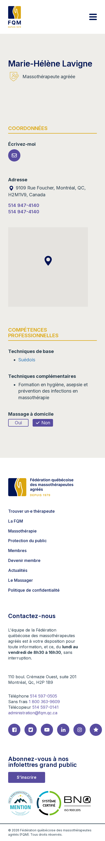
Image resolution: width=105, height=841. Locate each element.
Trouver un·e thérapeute (31, 511)
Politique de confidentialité (34, 590)
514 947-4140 (23, 205)
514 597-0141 (45, 707)
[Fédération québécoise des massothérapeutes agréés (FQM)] (14, 17)
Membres (17, 550)
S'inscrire (26, 777)
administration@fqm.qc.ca (32, 712)
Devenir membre (24, 560)
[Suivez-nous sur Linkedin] (63, 730)
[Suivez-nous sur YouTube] (47, 730)
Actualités (17, 570)
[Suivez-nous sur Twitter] (30, 730)
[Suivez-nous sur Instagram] (79, 730)
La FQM (15, 521)
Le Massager (20, 580)
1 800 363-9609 (44, 701)
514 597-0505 (43, 696)
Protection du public (27, 540)
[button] (48, 260)
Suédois (26, 359)
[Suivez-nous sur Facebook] (14, 730)
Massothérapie (22, 530)
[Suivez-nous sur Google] (96, 730)
